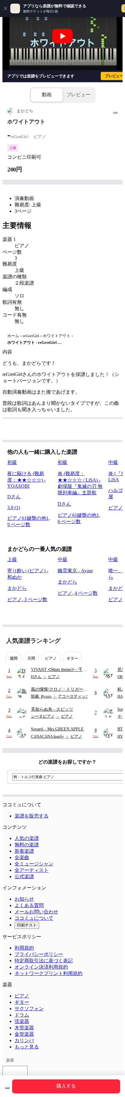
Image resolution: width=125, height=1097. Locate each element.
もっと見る (27, 1046)
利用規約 (24, 947)
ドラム (22, 1014)
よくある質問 (29, 905)
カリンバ (24, 1040)
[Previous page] (103, 640)
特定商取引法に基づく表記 (44, 960)
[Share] (115, 112)
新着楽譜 (24, 851)
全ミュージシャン (34, 863)
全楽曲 (22, 857)
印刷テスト (27, 925)
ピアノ (22, 995)
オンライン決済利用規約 (41, 967)
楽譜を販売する (32, 815)
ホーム (13, 336)
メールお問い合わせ (36, 911)
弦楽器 (22, 1021)
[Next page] (113, 640)
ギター (22, 1002)
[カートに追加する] (7, 1088)
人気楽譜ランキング (33, 640)
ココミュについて (34, 918)
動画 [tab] (47, 94)
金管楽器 (24, 1034)
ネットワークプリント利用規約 (49, 973)
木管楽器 (24, 1027)
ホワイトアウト (56, 336)
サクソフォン (29, 1008)
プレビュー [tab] (78, 94)
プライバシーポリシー (39, 954)
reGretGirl (31, 336)
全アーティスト (32, 870)
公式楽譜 (24, 876)
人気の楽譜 (27, 838)
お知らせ (24, 899)
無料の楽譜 (27, 844)
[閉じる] (5, 8)
